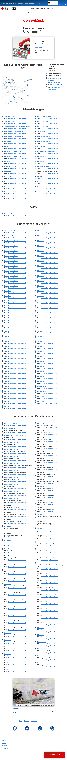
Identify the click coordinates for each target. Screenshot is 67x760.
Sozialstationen (41, 396)
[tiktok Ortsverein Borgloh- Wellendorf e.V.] (40, 728)
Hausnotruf (7, 172)
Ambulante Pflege (9, 116)
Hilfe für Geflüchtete (42, 122)
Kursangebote (8, 214)
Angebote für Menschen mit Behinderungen (17, 127)
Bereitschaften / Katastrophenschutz (15, 241)
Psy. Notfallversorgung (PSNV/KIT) (47, 152)
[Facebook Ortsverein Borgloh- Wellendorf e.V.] (15, 728)
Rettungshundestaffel (43, 167)
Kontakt (4, 743)
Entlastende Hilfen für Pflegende (13, 152)
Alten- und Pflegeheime (11, 231)
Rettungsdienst (41, 157)
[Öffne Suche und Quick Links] (57, 8)
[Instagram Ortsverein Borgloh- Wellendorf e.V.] (52, 728)
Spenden (46, 8)
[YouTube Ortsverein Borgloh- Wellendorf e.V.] (27, 728)
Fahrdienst (7, 162)
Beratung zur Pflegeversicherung (13, 132)
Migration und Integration (44, 137)
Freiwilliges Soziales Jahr (11, 167)
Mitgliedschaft (41, 147)
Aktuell (41, 8)
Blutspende (7, 142)
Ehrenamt (7, 147)
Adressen (16, 708)
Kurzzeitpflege (41, 132)
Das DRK (52, 8)
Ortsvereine (7, 331)
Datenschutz (5, 748)
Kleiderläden (7, 291)
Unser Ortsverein (34, 8)
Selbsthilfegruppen (42, 177)
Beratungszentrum (9, 236)
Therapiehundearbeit (43, 192)
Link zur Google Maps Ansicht (54, 88)
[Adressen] (33, 692)
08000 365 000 (38, 47)
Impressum (4, 745)
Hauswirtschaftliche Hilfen (11, 182)
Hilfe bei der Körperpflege (11, 192)
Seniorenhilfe (40, 182)
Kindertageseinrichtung (11, 246)
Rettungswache (41, 386)
